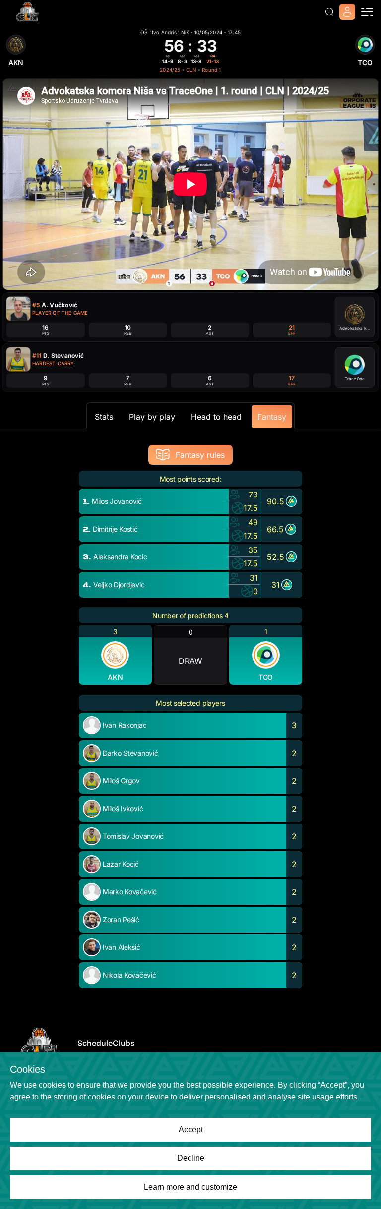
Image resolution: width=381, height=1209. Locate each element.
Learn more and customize (190, 1187)
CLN (191, 69)
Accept (191, 1129)
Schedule (95, 1043)
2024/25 (170, 69)
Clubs (124, 1043)
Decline (190, 1158)
